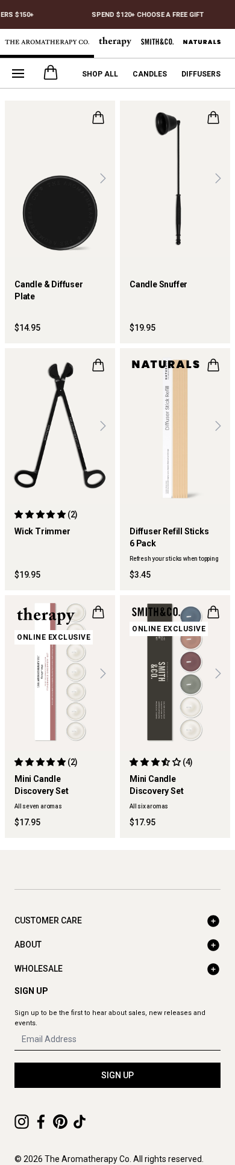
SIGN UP (117, 1075)
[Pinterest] (60, 1121)
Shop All (100, 74)
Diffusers (201, 74)
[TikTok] (79, 1121)
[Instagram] (21, 1121)
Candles (150, 74)
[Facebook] (41, 1121)
